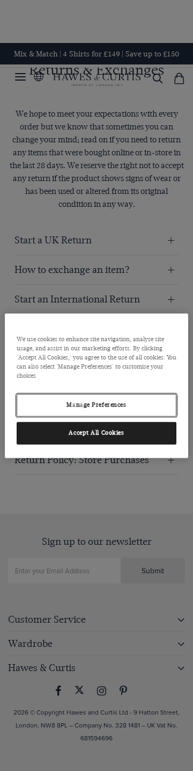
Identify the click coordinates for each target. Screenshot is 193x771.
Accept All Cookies (96, 432)
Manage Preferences (96, 404)
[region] (96, 385)
